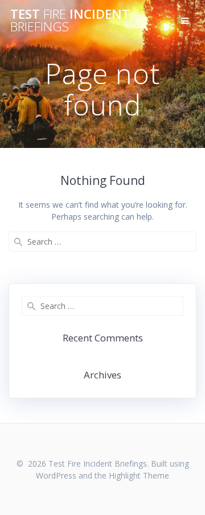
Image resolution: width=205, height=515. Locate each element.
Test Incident (70, 21)
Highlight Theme (139, 475)
